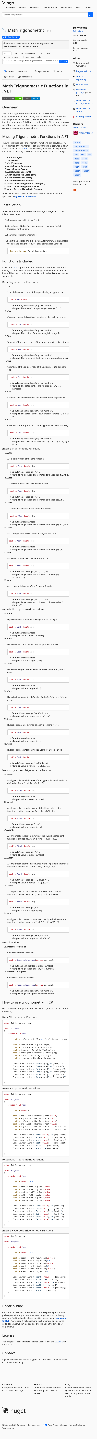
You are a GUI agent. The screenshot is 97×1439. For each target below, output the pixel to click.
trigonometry (81, 150)
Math (24, 148)
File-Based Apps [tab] (28, 57)
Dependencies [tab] (43, 71)
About (23, 1425)
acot (77, 158)
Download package (81, 91)
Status (38, 1384)
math (77, 142)
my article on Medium (25, 196)
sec (82, 154)
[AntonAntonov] (75, 133)
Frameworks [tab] (25, 71)
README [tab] (10, 71)
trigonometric (81, 146)
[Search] (90, 14)
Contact (7, 1384)
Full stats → (78, 31)
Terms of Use (34, 1425)
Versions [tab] (10, 77)
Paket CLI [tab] (49, 53)
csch (85, 166)
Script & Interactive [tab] (11, 57)
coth (84, 162)
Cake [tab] (39, 57)
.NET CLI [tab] (7, 53)
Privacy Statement (77, 1425)
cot (76, 154)
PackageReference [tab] (28, 53)
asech (86, 170)
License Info (82, 84)
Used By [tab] (59, 71)
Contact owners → (81, 127)
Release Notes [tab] (26, 77)
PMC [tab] (15, 53)
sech (77, 166)
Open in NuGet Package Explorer (84, 102)
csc (89, 154)
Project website (83, 71)
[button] (63, 61)
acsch (77, 175)
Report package (83, 116)
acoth (77, 170)
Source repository (81, 78)
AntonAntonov (86, 132)
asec (84, 158)
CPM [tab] (40, 53)
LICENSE (59, 1341)
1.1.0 (14, 267)
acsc (77, 162)
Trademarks (8, 1428)
